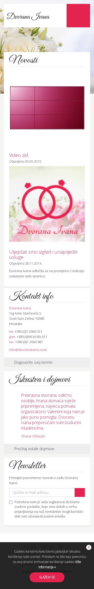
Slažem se (47, 577)
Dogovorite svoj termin (33, 362)
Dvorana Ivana (28, 17)
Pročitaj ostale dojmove (34, 448)
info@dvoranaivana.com (28, 349)
